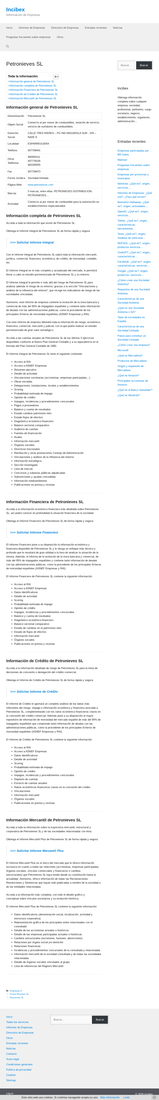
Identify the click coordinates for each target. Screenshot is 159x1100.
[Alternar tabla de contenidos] (54, 76)
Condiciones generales (19, 1064)
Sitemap (11, 1080)
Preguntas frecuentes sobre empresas (28, 37)
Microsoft (123, 350)
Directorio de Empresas (65, 27)
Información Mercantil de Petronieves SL (33, 98)
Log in (9, 1093)
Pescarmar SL (17, 997)
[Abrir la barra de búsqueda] (7, 46)
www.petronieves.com (40, 184)
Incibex (15, 9)
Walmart (122, 159)
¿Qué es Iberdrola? (129, 395)
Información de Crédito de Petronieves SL (33, 94)
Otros (60, 37)
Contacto (11, 1053)
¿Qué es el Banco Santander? (135, 390)
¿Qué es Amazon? (128, 375)
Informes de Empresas (32, 27)
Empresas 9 (16, 991)
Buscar (144, 65)
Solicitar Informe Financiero (37, 532)
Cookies (11, 1075)
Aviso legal (12, 1059)
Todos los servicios (17, 1022)
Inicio (9, 27)
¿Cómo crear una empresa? (134, 345)
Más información (110, 1097)
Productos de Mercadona (132, 360)
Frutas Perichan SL (19, 994)
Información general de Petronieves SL (31, 81)
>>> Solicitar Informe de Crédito (34, 691)
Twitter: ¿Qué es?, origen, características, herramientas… (133, 224)
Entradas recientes (96, 27)
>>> (13, 532)
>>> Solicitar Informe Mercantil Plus (37, 850)
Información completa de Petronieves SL (32, 85)
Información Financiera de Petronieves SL (33, 89)
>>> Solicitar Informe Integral (32, 242)
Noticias (118, 27)
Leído (126, 1097)
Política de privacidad (18, 1069)
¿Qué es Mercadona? (130, 355)
